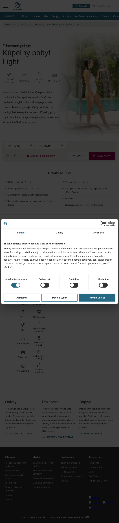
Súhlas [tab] (20, 232)
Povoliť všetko (97, 297)
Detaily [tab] (59, 232)
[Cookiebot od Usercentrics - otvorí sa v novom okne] (101, 223)
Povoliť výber (59, 297)
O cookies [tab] (98, 232)
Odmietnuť (22, 297)
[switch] (44, 285)
